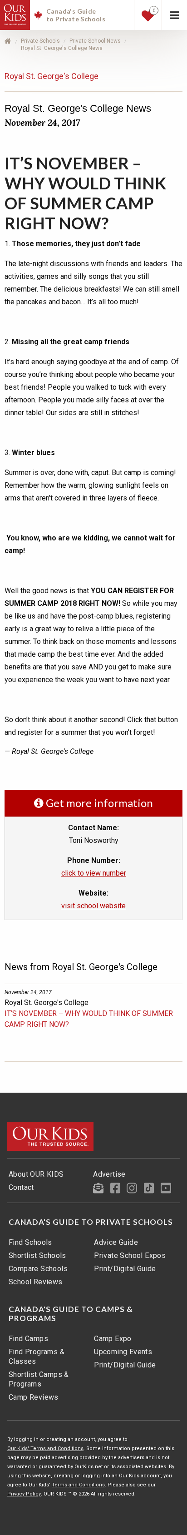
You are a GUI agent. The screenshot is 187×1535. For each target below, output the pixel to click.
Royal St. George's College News (62, 48)
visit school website (93, 905)
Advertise (109, 1174)
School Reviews (36, 1282)
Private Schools (40, 41)
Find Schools (30, 1242)
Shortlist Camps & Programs (39, 1379)
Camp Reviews (34, 1397)
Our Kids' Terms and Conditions (45, 1448)
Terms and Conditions (78, 1485)
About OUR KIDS (36, 1174)
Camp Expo (113, 1338)
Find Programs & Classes (36, 1356)
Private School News (95, 41)
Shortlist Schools (37, 1255)
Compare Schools (38, 1268)
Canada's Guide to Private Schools (91, 1222)
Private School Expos (130, 1255)
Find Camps (28, 1338)
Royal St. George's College (51, 76)
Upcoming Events (123, 1351)
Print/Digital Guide (125, 1268)
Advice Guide (116, 1242)
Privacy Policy (24, 1494)
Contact (21, 1187)
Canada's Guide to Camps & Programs (71, 1314)
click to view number (93, 873)
